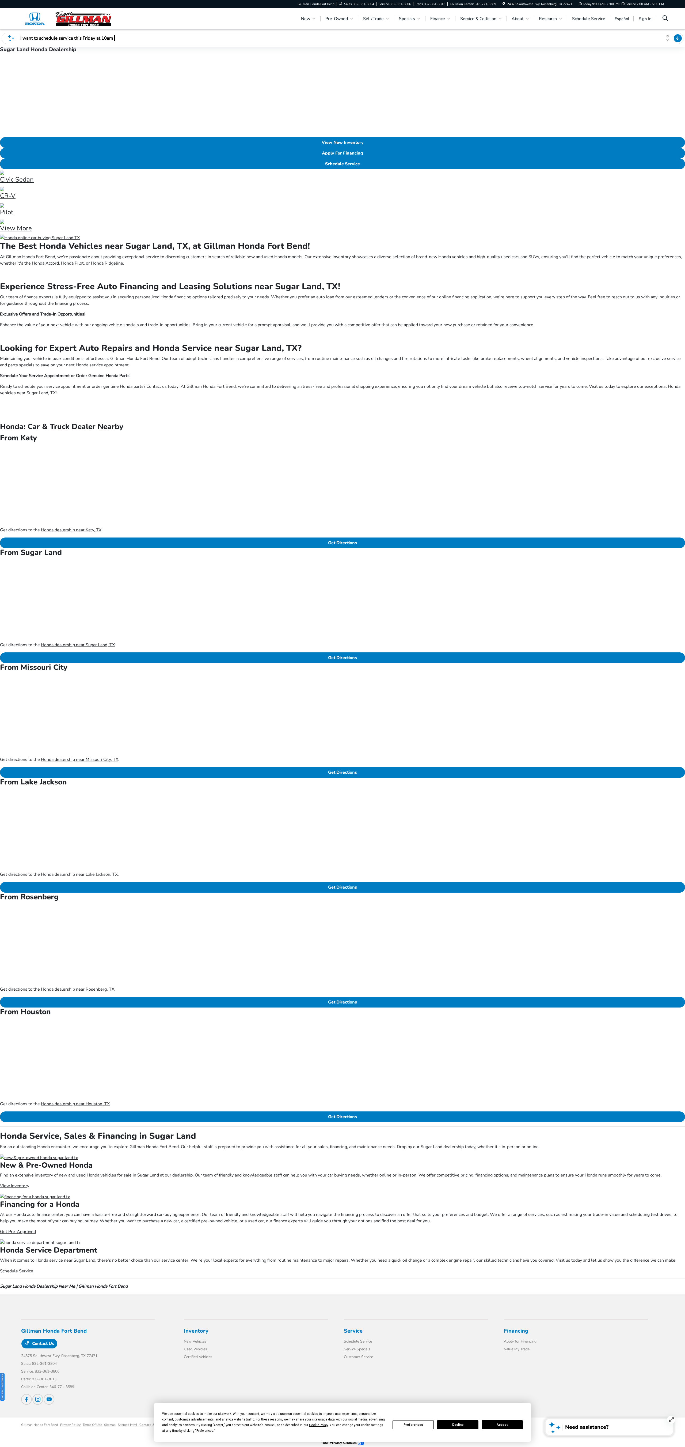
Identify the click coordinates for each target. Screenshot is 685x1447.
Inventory (196, 1331)
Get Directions (342, 543)
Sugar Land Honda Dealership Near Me (37, 1286)
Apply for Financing (520, 1341)
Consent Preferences (2, 1387)
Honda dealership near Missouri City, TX (79, 759)
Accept (502, 1425)
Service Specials (357, 1349)
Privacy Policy (70, 1425)
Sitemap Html (127, 1425)
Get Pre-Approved (18, 1232)
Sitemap (110, 1425)
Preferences (413, 1425)
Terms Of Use (92, 1425)
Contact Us (42, 1344)
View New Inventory (343, 142)
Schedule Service (342, 164)
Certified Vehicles (198, 1356)
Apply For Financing (342, 153)
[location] (504, 4)
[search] (665, 18)
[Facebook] (26, 1399)
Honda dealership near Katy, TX (71, 530)
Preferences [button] (204, 1431)
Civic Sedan (17, 179)
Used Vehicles (195, 1349)
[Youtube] (49, 1399)
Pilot (6, 212)
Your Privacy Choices (339, 1442)
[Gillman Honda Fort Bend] (67, 18)
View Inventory (14, 1186)
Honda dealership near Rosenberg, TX (77, 989)
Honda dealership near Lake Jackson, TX (79, 874)
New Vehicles (195, 1341)
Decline (457, 1425)
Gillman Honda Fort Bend (103, 1286)
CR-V (8, 195)
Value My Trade (517, 1349)
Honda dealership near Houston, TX (75, 1104)
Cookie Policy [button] (318, 1425)
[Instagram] (37, 1399)
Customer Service (358, 1356)
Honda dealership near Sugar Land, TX (78, 645)
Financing (516, 1331)
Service (353, 1331)
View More (16, 228)
